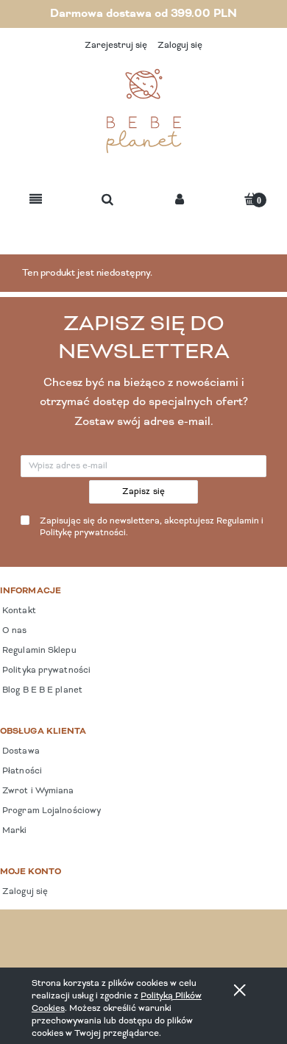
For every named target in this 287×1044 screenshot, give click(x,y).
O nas (13, 631)
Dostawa (20, 751)
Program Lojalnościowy (50, 811)
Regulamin (237, 521)
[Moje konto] (179, 200)
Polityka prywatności (45, 670)
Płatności (21, 771)
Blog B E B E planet (41, 690)
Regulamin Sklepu (38, 651)
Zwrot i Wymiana (37, 791)
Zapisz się (144, 492)
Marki (13, 831)
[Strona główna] (143, 111)
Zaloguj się (24, 892)
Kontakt (18, 611)
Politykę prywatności (83, 533)
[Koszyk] (251, 199)
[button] (35, 200)
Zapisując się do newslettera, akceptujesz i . (151, 527)
